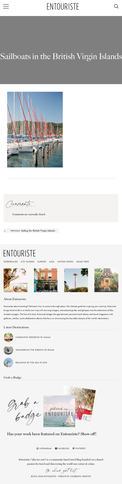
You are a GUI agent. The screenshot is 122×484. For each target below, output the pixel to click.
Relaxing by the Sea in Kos (31, 362)
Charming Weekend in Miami (33, 337)
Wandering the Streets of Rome (35, 349)
